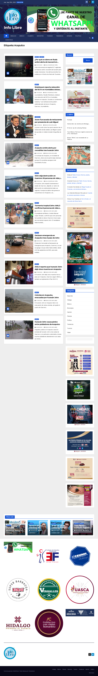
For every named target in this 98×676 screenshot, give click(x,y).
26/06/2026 (34, 530)
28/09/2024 (39, 211)
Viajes (69, 332)
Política (78, 36)
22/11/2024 (39, 125)
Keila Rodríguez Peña (51, 65)
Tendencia (59, 36)
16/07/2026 (11, 530)
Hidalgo (13, 36)
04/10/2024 (39, 153)
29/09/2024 (39, 181)
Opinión (69, 36)
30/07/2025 (39, 65)
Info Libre (13, 27)
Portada (69, 120)
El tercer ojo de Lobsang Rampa (76, 128)
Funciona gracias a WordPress (11, 671)
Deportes (40, 36)
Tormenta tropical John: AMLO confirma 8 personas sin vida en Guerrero (48, 208)
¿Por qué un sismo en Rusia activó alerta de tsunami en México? (46, 62)
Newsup (25, 671)
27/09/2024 (39, 272)
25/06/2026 (79, 530)
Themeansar (32, 671)
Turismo (50, 36)
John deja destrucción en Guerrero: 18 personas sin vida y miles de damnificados (47, 178)
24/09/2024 (39, 327)
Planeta (31, 36)
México (22, 36)
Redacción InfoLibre (51, 125)
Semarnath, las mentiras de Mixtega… (78, 124)
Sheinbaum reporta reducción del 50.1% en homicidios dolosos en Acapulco (48, 89)
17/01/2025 (39, 92)
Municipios (9, 40)
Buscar (69, 55)
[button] (89, 38)
